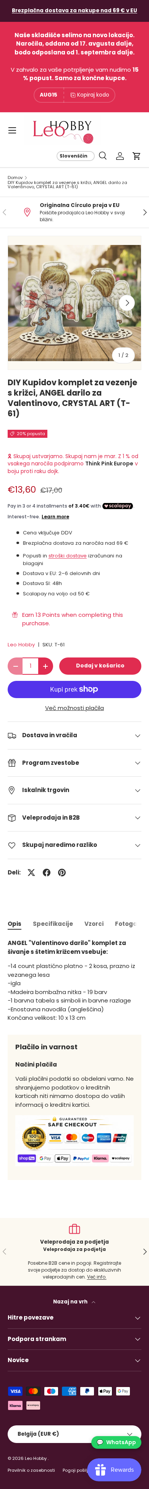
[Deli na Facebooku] (46, 872)
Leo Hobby (21, 644)
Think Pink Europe (109, 463)
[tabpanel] (74, 980)
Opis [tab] (14, 924)
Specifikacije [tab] (53, 924)
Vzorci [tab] (94, 924)
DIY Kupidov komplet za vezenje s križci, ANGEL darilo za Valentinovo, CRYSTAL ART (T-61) (67, 185)
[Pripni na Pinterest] (62, 872)
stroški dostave (68, 555)
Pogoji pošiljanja (80, 1470)
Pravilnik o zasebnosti (31, 1470)
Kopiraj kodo (93, 95)
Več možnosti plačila (74, 708)
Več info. (97, 1277)
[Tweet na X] (31, 872)
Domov (15, 178)
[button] (136, 156)
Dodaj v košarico (100, 665)
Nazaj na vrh (71, 1301)
